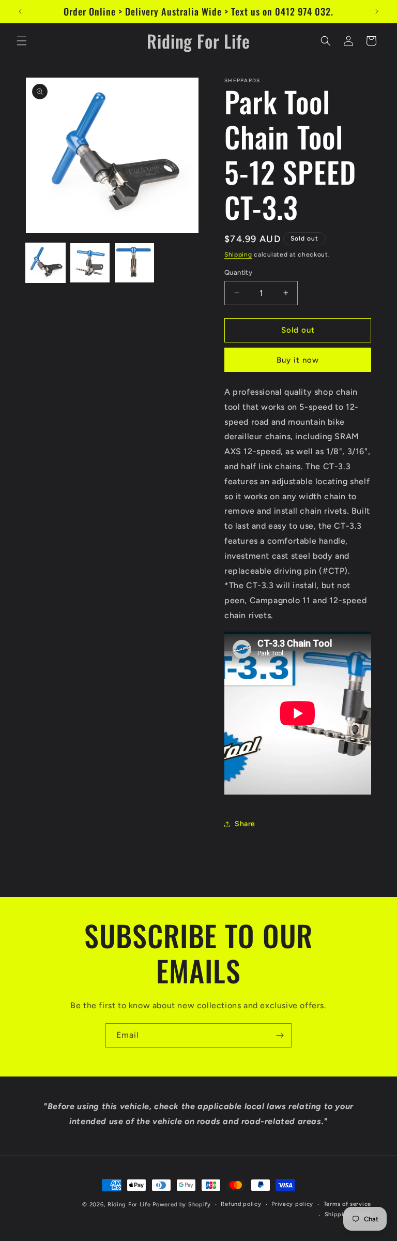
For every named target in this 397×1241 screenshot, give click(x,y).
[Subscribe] (279, 1035)
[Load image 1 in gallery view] (45, 262)
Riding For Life (129, 1204)
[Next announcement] (376, 11)
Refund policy (241, 1204)
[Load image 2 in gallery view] (90, 262)
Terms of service (347, 1204)
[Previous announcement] (20, 11)
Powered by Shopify (181, 1204)
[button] (21, 40)
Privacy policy (292, 1204)
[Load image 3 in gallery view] (134, 262)
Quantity (238, 272)
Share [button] (245, 823)
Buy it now (298, 360)
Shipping (238, 254)
